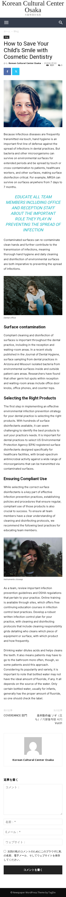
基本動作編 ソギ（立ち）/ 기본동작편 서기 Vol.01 (48, 719)
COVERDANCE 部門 (15, 715)
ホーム (7, 31)
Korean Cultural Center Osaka (25, 63)
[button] (61, 23)
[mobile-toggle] (6, 23)
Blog (16, 31)
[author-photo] (33, 754)
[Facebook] (7, 71)
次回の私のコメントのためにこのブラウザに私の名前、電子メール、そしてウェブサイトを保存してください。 (32, 855)
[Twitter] (15, 71)
